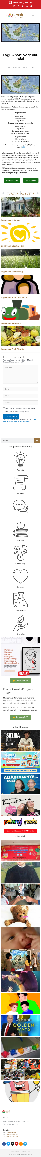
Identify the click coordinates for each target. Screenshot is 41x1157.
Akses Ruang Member (22, 2)
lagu (33, 67)
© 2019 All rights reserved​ (20, 1151)
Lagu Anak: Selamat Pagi (12, 246)
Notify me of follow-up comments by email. (21, 408)
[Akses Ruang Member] (10, 2)
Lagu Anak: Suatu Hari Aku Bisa (15, 297)
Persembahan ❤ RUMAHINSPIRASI (20, 1154)
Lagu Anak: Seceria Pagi (12, 272)
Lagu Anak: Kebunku (10, 220)
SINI (23, 147)
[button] (33, 15)
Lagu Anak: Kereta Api (11, 323)
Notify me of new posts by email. (17, 411)
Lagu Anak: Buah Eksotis (12, 349)
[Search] (37, 440)
